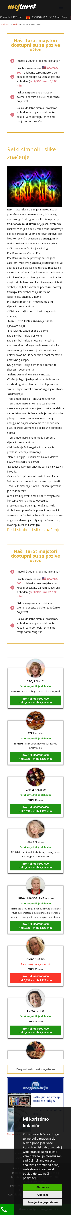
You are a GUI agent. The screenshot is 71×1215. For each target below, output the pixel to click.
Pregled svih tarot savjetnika (35, 1069)
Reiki (15, 24)
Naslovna (5, 24)
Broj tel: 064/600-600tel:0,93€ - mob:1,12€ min (35, 695)
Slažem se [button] (42, 1187)
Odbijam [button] (42, 1194)
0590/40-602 (46, 17)
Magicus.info (13, 1134)
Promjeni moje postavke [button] (43, 1202)
